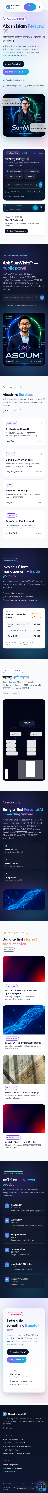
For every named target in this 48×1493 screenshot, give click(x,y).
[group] (27, 723)
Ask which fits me (13, 411)
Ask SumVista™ (15, 64)
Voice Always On (35, 192)
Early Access (15, 1359)
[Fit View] (6, 777)
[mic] (36, 185)
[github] (4, 1428)
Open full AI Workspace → (16, 196)
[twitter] (7, 1428)
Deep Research (15, 171)
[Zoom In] (6, 770)
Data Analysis (33, 171)
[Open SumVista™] (41, 1486)
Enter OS (28, 7)
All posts (7, 949)
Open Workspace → (18, 231)
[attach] (8, 184)
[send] (40, 185)
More (30, 176)
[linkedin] (11, 1428)
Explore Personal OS (14, 71)
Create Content (15, 176)
